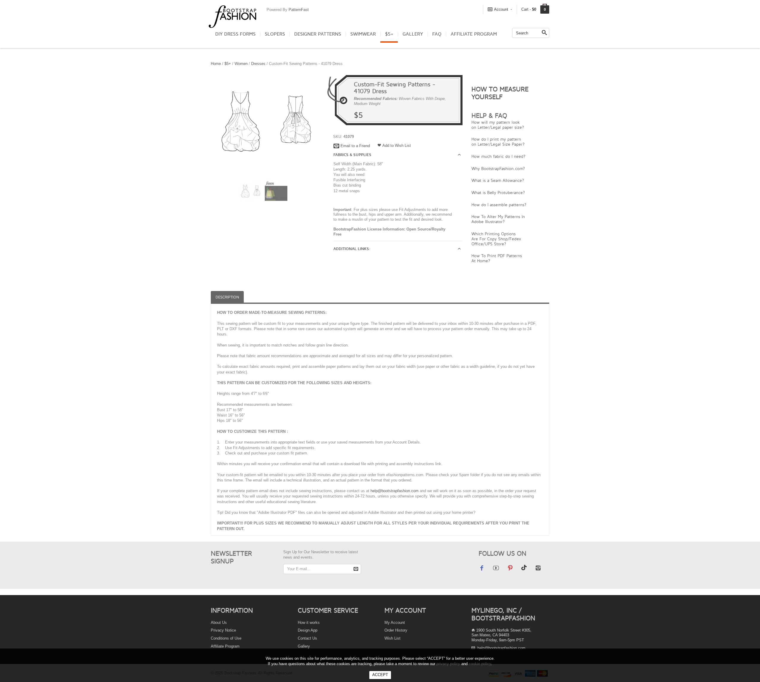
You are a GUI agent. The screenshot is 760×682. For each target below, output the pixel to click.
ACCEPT (380, 675)
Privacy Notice (223, 630)
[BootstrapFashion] (232, 16)
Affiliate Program (474, 34)
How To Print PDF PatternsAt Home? (496, 258)
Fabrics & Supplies (352, 155)
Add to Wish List (396, 145)
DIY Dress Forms (235, 34)
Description (227, 297)
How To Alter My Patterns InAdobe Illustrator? (498, 219)
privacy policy (448, 664)
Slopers (275, 34)
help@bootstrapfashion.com (394, 491)
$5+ (389, 34)
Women (241, 63)
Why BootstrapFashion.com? (498, 168)
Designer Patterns (317, 34)
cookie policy (480, 664)
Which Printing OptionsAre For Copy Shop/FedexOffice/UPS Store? (496, 238)
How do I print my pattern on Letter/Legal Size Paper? (498, 141)
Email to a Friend (355, 146)
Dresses (258, 63)
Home (216, 63)
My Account (394, 622)
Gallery (413, 34)
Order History (395, 630)
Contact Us (307, 638)
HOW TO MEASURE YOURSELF (499, 93)
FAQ (436, 34)
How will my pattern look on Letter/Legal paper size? (497, 125)
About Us (219, 622)
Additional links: (351, 249)
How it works (309, 622)
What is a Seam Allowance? (497, 180)
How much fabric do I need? (498, 156)
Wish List (392, 638)
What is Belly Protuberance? (498, 192)
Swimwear (363, 34)
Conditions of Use (226, 638)
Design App (307, 630)
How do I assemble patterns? (498, 204)
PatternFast (299, 9)
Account (501, 9)
